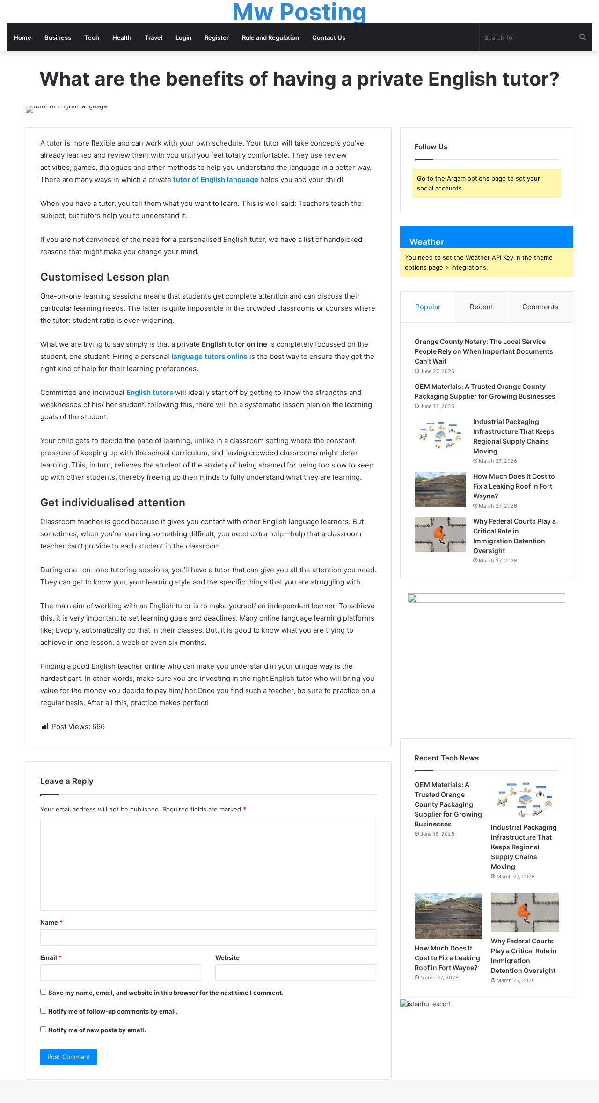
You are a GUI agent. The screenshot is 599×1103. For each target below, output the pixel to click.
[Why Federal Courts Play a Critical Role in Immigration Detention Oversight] (440, 534)
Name (51, 922)
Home (22, 37)
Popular (428, 306)
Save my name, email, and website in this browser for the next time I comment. (166, 992)
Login (183, 37)
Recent (481, 306)
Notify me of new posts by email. (97, 1030)
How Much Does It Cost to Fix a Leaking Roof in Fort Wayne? (514, 486)
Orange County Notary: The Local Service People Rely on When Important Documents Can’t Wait (484, 351)
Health (121, 37)
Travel (153, 37)
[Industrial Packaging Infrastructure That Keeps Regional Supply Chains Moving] (440, 434)
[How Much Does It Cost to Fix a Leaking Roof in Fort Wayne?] (440, 489)
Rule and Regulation (270, 37)
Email (51, 957)
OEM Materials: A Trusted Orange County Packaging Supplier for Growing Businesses (448, 804)
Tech (91, 37)
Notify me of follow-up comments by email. (113, 1011)
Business (57, 37)
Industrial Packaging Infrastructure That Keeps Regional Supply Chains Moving (524, 846)
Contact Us (328, 37)
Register (217, 37)
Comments (540, 306)
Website (227, 957)
